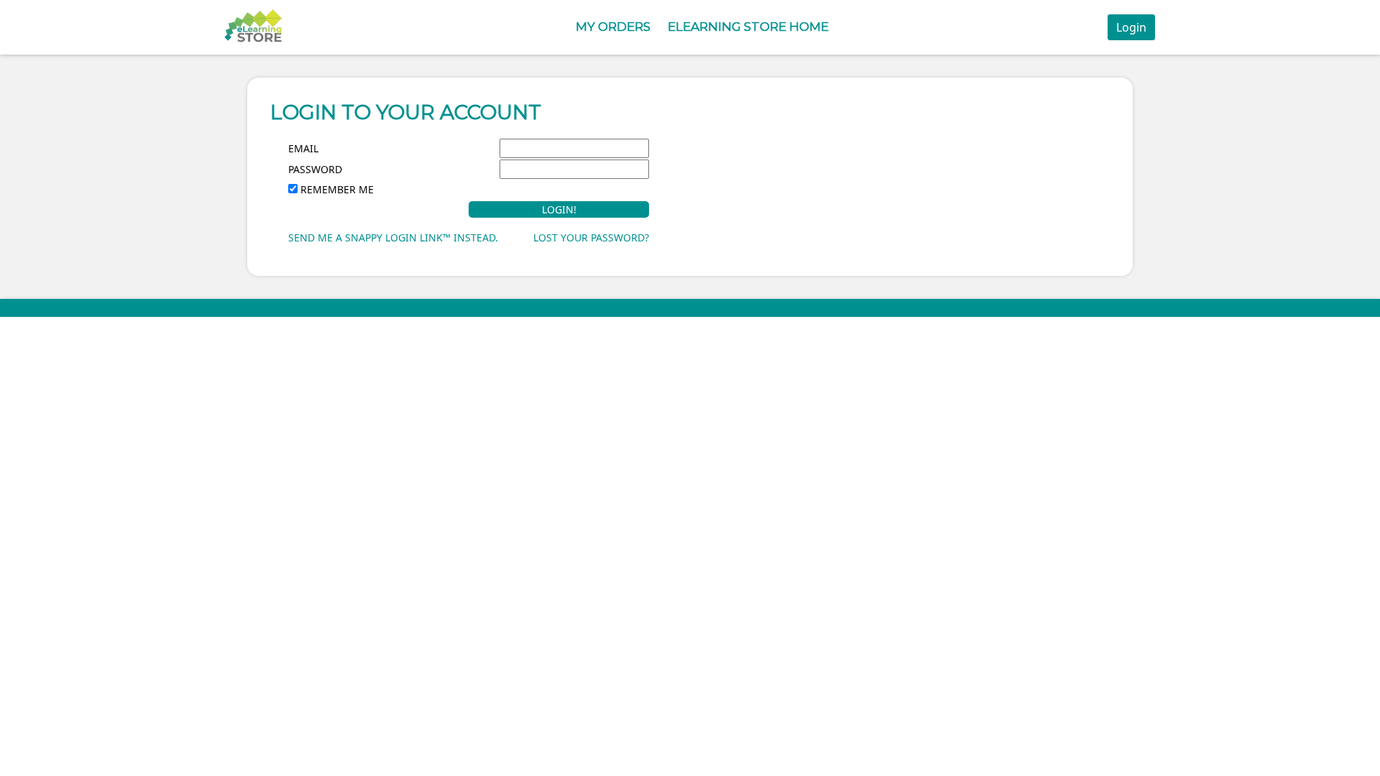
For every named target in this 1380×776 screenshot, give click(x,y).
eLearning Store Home (748, 26)
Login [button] (1131, 27)
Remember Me (337, 189)
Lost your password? (591, 237)
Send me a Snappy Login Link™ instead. (393, 237)
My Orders (613, 26)
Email (303, 148)
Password (315, 169)
